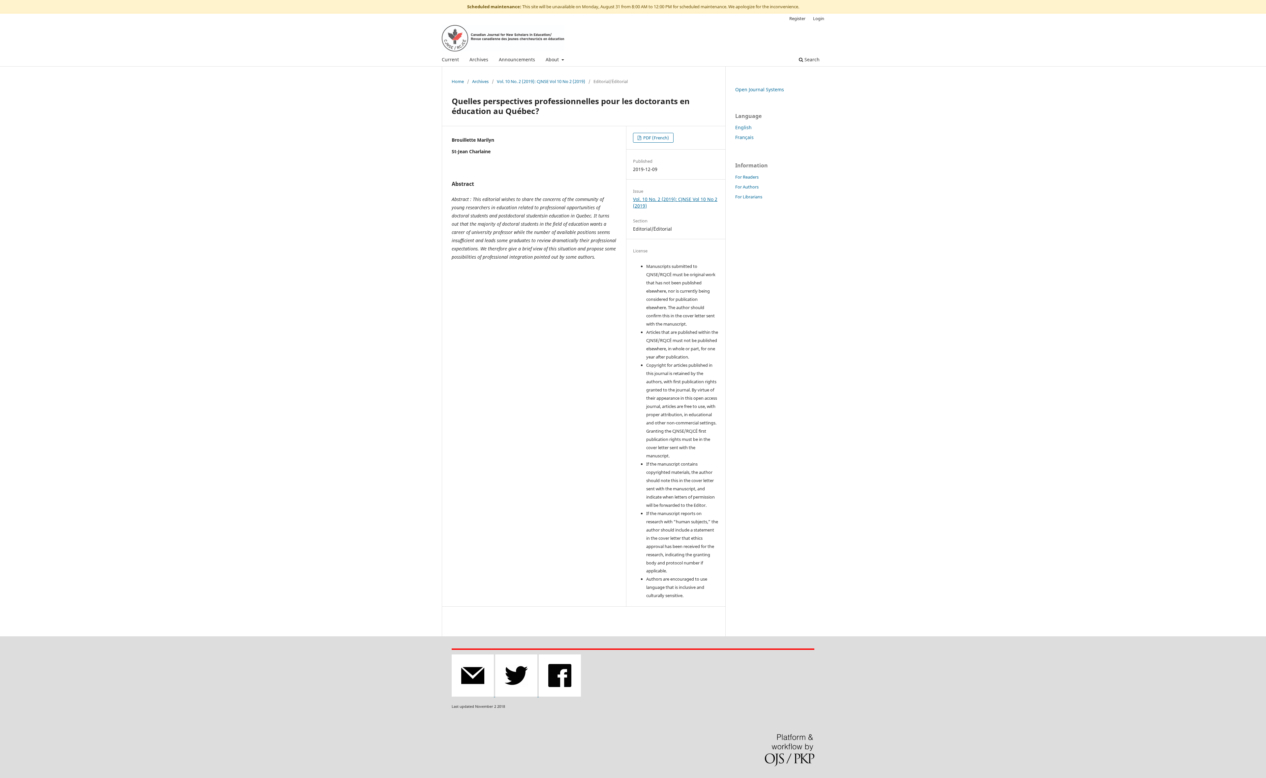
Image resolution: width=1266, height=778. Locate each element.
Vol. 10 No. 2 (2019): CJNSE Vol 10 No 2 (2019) (541, 81)
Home (458, 81)
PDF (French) (655, 138)
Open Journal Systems (759, 89)
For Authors (747, 187)
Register (797, 18)
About (553, 59)
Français (744, 137)
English (743, 127)
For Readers (747, 177)
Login (818, 18)
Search (811, 59)
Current (450, 59)
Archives (478, 59)
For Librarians (748, 197)
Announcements (517, 59)
